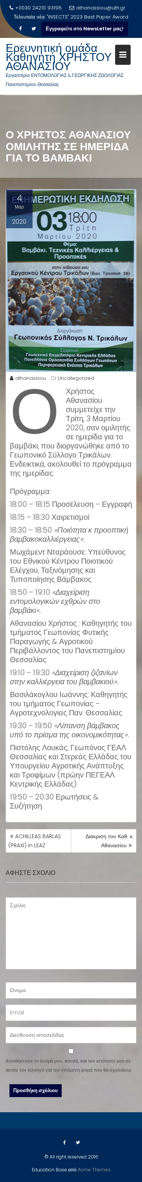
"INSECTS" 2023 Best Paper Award (87, 16)
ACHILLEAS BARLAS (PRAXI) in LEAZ (34, 840)
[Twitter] (34, 29)
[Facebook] (20, 29)
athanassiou (30, 378)
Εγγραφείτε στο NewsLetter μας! (84, 28)
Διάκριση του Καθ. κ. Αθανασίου (110, 840)
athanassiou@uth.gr (100, 7)
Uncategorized (76, 378)
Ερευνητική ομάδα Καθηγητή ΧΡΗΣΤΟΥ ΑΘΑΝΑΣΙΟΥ (59, 57)
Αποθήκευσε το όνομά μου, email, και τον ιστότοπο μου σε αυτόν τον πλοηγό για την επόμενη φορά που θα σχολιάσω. (69, 1065)
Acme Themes (94, 1169)
